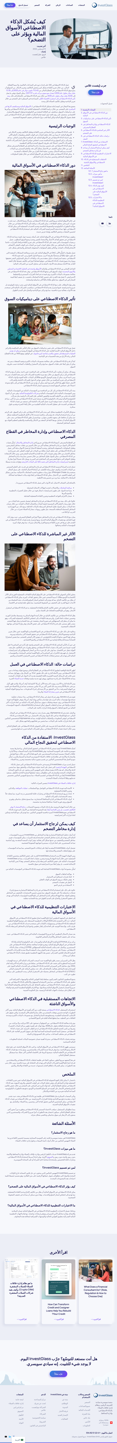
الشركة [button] (47, 5)
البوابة (21, 1423)
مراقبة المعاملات (65, 488)
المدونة (65, 1407)
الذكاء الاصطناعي (53, 1010)
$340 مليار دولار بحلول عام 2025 (59, 96)
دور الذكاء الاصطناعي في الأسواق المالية (95, 114)
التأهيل (20, 1415)
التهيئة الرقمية (61, 767)
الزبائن (58, 5)
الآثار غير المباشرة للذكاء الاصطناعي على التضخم (96, 131)
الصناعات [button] (69, 5)
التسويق (50, 1157)
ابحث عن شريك (40, 1403)
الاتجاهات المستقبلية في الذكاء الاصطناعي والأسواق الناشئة (95, 161)
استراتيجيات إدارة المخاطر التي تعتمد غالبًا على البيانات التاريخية (45, 461)
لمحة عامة (19, 1399)
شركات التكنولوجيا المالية (29, 393)
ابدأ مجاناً (10, 5)
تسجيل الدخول (23, 5)
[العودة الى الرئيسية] (101, 5)
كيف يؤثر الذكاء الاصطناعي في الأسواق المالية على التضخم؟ (100, 190)
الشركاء (43, 1414)
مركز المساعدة (40, 1399)
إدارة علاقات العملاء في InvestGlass (61, 783)
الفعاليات (64, 1419)
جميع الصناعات (84, 1406)
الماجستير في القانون (38, 1425)
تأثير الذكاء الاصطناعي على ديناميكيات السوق (97, 120)
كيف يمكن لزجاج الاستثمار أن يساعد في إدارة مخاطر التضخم (96, 149)
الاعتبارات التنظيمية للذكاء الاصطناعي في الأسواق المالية (97, 155)
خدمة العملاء (19, 678)
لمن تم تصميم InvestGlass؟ (98, 181)
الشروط (42, 1421)
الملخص (86, 165)
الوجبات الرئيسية (89, 109)
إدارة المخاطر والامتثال (24, 442)
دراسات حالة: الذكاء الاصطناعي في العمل (96, 137)
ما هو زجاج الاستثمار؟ (100, 171)
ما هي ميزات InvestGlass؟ (98, 175)
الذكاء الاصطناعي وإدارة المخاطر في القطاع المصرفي (96, 125)
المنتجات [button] (81, 5)
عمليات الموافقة (22, 788)
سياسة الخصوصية (39, 1418)
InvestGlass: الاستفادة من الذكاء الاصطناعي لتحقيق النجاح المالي (95, 143)
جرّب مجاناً (95, 92)
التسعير (37, 5)
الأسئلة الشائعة (89, 168)
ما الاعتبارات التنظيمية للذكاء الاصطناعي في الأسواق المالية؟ (98, 201)
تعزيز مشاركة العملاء (51, 691)
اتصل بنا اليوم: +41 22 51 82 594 (99, 1432)
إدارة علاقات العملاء (16, 1403)
